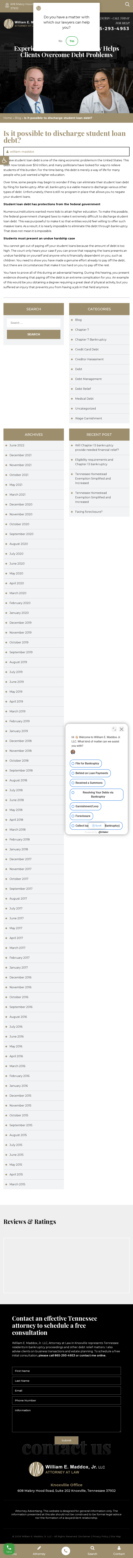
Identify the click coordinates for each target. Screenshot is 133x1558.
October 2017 (19, 879)
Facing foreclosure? (89, 511)
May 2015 (16, 1164)
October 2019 (19, 642)
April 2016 (16, 1056)
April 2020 (17, 583)
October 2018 (19, 760)
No (60, 41)
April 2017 (16, 938)
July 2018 (16, 790)
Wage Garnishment (88, 418)
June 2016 (17, 1036)
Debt (78, 369)
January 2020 (19, 613)
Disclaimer (84, 1536)
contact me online (92, 1355)
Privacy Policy (100, 1536)
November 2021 (21, 465)
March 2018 (18, 829)
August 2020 (19, 544)
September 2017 (21, 888)
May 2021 (16, 484)
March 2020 (18, 593)
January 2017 (19, 967)
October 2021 (19, 475)
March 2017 (17, 948)
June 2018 (17, 800)
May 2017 (16, 928)
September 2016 (21, 1007)
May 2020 (16, 573)
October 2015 (19, 1115)
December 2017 (21, 859)
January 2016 (19, 1085)
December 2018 (21, 741)
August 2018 (18, 780)
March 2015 (17, 1184)
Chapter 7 (82, 329)
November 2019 (21, 632)
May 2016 (16, 1046)
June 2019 (17, 681)
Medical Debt (84, 398)
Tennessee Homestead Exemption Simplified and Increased (93, 478)
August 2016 (18, 1016)
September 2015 (21, 1125)
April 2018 (16, 819)
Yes (72, 41)
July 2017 (16, 908)
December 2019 (21, 622)
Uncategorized (85, 408)
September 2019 (21, 652)
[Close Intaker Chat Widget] (121, 729)
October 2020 (19, 524)
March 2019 (17, 711)
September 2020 (21, 534)
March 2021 (17, 494)
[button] (4, 160)
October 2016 (19, 997)
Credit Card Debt (87, 349)
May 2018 (16, 810)
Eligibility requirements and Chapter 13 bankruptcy (94, 462)
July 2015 (16, 1145)
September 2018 (21, 770)
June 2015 (17, 1154)
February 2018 (20, 839)
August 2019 (18, 662)
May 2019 (16, 691)
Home (7, 118)
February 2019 (20, 721)
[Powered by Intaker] (103, 832)
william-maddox (22, 151)
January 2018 (19, 849)
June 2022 (17, 445)
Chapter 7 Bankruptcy (91, 339)
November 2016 (20, 987)
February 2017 (20, 957)
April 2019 (16, 701)
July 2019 (16, 672)
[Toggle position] (114, 729)
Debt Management (88, 379)
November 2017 (21, 869)
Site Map (115, 1536)
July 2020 (16, 553)
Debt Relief (83, 388)
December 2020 (21, 504)
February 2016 (19, 1076)
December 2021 (21, 455)
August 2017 (18, 898)
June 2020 (17, 563)
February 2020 (20, 603)
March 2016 (17, 1066)
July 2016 (16, 1026)
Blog (18, 118)
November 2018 (21, 750)
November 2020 (21, 514)
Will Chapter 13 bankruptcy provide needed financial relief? (97, 448)
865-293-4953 (111, 28)
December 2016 (20, 977)
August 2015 (18, 1135)
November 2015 (20, 1105)
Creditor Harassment (89, 359)
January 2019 (19, 731)
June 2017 (17, 918)
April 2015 (16, 1174)
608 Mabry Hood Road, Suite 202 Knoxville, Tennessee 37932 (66, 1491)
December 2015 (20, 1095)
